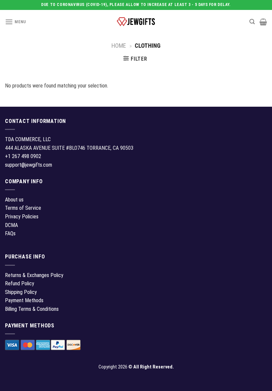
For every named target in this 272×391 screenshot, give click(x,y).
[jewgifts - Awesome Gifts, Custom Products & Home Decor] (136, 22)
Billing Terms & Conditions (32, 309)
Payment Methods (24, 300)
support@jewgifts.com (28, 165)
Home (118, 45)
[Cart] (263, 22)
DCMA (11, 225)
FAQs (10, 233)
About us (14, 199)
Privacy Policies (21, 216)
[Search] (252, 21)
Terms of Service (23, 208)
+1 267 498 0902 (23, 156)
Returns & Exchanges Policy (34, 275)
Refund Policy (19, 283)
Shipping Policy (21, 292)
